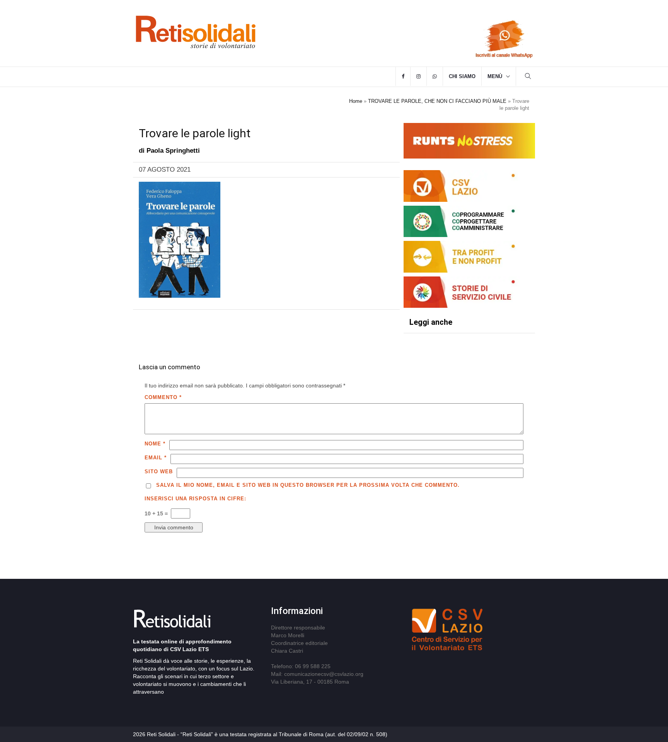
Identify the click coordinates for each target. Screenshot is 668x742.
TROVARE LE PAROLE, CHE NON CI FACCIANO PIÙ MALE (437, 101)
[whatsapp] (435, 76)
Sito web (159, 471)
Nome (155, 444)
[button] (528, 77)
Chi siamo (462, 76)
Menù (494, 76)
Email (156, 458)
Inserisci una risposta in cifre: (195, 498)
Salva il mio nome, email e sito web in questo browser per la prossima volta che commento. (308, 485)
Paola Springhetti (173, 150)
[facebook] (403, 76)
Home (355, 101)
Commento (163, 397)
